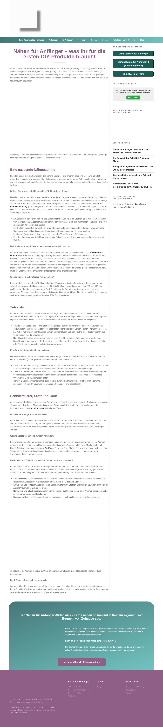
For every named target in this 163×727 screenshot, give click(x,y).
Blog (142, 40)
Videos (105, 40)
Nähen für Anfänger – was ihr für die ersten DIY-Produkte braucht (59, 54)
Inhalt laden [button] (133, 97)
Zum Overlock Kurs (133, 74)
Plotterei (81, 40)
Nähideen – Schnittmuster (124, 40)
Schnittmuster (37, 408)
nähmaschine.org (18, 206)
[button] (82, 662)
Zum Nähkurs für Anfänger (133, 53)
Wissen (94, 40)
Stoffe (48, 448)
